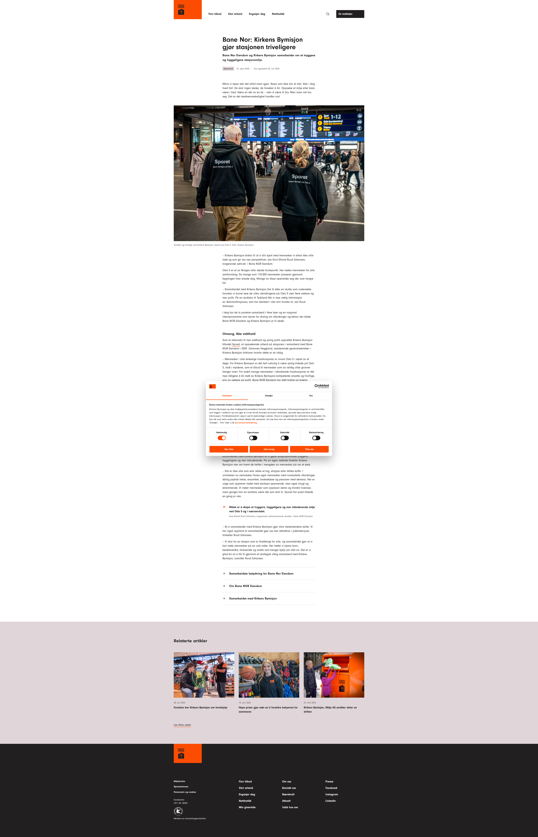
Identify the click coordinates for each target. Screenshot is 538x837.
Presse (329, 781)
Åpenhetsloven (181, 786)
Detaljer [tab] (269, 395)
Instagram (331, 794)
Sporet (236, 344)
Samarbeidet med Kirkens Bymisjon (253, 598)
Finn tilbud (214, 14)
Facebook (331, 788)
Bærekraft (288, 794)
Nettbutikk (278, 14)
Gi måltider (345, 14)
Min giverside (247, 807)
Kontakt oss (289, 788)
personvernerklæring (246, 422)
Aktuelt (286, 800)
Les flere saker (182, 724)
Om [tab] (311, 395)
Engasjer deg (257, 14)
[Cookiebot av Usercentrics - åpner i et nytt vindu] (316, 386)
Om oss (286, 781)
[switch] (253, 438)
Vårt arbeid (235, 14)
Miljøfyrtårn (179, 781)
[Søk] (328, 14)
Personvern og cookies (185, 792)
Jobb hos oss (290, 807)
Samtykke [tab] (227, 395)
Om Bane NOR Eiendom (245, 586)
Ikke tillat (228, 449)
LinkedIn (330, 800)
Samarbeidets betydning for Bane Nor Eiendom (261, 573)
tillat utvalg (269, 449)
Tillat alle (309, 449)
